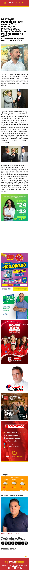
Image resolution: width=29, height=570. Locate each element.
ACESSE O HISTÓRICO (10, 534)
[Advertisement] (14, 238)
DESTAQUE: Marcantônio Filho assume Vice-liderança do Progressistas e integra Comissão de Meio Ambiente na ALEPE (13, 27)
